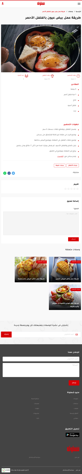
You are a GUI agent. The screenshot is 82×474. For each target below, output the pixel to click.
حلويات (37, 408)
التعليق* (76, 209)
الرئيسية (78, 11)
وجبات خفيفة (60, 165)
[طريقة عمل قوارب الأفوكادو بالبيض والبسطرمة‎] (65, 297)
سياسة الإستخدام (34, 457)
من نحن (77, 457)
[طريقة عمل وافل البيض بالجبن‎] (65, 269)
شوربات (75, 399)
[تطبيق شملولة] (41, 435)
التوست (60, 157)
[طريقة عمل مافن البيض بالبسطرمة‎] (31, 269)
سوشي (75, 418)
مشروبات (36, 413)
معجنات (36, 403)
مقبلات (76, 408)
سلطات (75, 403)
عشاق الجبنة (35, 399)
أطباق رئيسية (74, 413)
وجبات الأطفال (72, 165)
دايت (37, 418)
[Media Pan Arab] (6, 470)
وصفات (70, 11)
